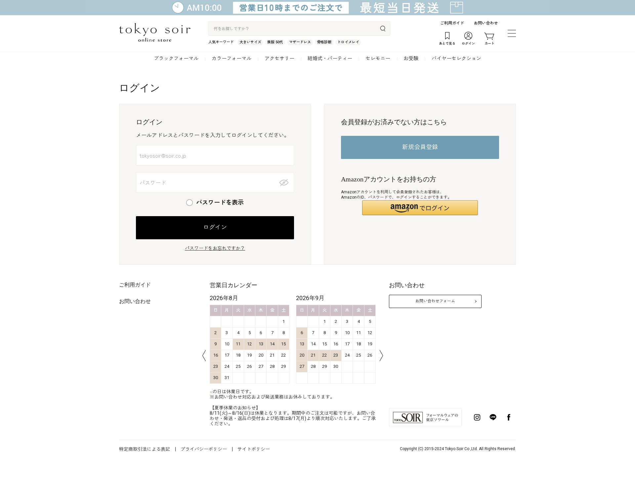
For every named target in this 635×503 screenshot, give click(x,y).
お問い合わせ (486, 23)
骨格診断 (324, 42)
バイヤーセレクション (456, 58)
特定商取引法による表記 (144, 449)
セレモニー (377, 58)
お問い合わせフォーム (435, 301)
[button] (420, 207)
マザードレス (300, 42)
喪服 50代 (275, 42)
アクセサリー (279, 58)
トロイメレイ (348, 42)
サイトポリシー (253, 449)
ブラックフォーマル (176, 58)
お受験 (410, 58)
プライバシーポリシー (204, 449)
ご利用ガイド (452, 23)
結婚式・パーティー (330, 58)
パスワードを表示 (220, 202)
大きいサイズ (250, 42)
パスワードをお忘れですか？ (215, 248)
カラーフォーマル (231, 58)
